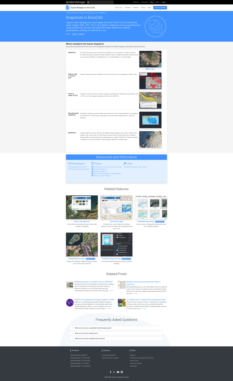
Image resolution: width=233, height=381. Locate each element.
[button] (158, 2)
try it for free (160, 7)
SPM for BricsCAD (71, 13)
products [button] (136, 2)
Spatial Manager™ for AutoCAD (80, 358)
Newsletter (133, 366)
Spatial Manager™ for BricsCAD (80, 360)
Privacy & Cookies (136, 363)
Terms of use (134, 360)
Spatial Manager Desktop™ (78, 355)
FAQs (149, 7)
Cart (152, 2)
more (111, 291)
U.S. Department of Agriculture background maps (146, 300)
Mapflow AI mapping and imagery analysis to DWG (94, 300)
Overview (128, 7)
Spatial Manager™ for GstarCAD (80, 366)
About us (133, 355)
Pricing (143, 7)
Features (136, 7)
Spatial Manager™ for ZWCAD (79, 363)
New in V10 (118, 7)
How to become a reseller (110, 358)
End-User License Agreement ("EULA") (142, 358)
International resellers (108, 355)
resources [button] (144, 2)
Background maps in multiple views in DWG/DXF (93, 282)
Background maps (92, 13)
